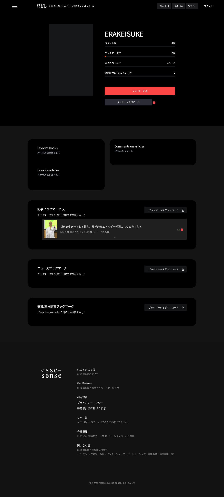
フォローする (140, 91)
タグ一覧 (82, 418)
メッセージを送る (126, 102)
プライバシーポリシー (90, 403)
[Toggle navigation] (14, 6)
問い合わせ (83, 445)
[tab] (114, 229)
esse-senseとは (86, 369)
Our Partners (84, 383)
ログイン (208, 6)
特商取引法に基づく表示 (91, 408)
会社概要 (82, 431)
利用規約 (82, 397)
